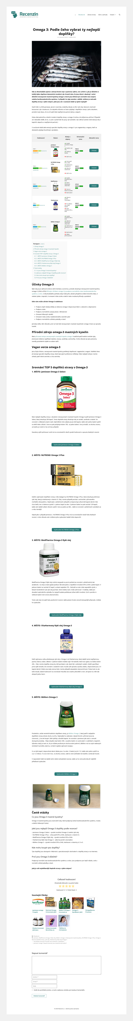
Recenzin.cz (61, 1008)
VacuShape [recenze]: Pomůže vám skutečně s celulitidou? (49, 941)
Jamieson (36, 938)
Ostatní (112, 15)
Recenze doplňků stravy (38, 939)
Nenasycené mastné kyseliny (73, 938)
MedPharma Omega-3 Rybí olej (47, 938)
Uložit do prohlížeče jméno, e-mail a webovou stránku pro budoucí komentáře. (59, 990)
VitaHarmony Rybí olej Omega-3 (58, 939)
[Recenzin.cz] (24, 14)
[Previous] (35, 796)
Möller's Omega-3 (61, 938)
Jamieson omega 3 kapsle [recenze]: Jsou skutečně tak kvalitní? (50, 943)
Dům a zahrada (102, 15)
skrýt (42, 244)
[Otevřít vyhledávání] (119, 14)
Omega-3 (98, 938)
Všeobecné (81, 15)
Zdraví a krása (92, 15)
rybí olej (47, 939)
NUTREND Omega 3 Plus (88, 938)
